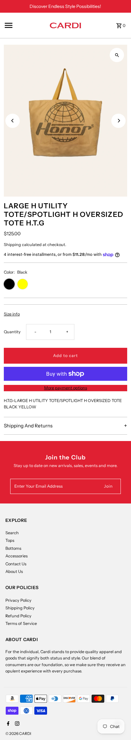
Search (12, 532)
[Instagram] (16, 724)
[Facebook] (7, 724)
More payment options (65, 388)
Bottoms (13, 548)
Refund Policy (18, 615)
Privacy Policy (18, 600)
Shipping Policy (20, 608)
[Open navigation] (25, 25)
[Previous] (12, 121)
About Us (14, 571)
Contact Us (15, 563)
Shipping (12, 244)
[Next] (118, 121)
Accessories (16, 556)
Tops (9, 540)
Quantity (12, 331)
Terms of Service (21, 623)
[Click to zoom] (117, 55)
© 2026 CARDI (18, 733)
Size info (12, 314)
